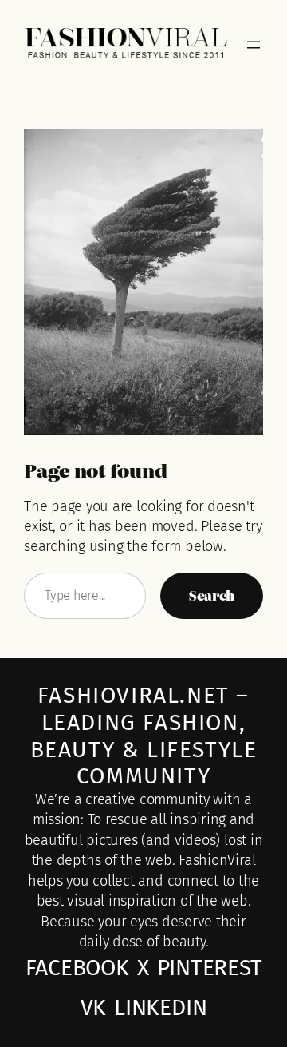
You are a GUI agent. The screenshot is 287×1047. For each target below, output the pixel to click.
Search (211, 595)
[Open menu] (253, 44)
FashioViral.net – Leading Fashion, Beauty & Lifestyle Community (144, 735)
